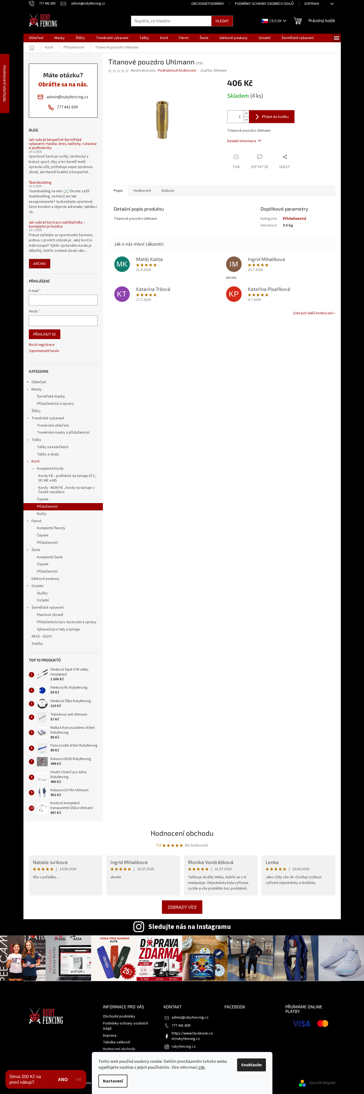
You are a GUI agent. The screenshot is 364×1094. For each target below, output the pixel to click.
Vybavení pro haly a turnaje (58, 629)
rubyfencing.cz (184, 1046)
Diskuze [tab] (168, 190)
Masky (37, 389)
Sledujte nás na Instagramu (189, 927)
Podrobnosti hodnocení (177, 70)
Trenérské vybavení (48, 418)
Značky (37, 643)
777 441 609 (181, 1025)
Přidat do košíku (275, 116)
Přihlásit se (44, 334)
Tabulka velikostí (116, 1042)
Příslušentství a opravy (55, 403)
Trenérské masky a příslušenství (63, 432)
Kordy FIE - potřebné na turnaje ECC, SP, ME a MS (67, 478)
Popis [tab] (118, 190)
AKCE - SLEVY (42, 636)
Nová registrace (42, 344)
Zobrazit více (182, 907)
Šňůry (36, 411)
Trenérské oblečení (53, 425)
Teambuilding (40, 182)
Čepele (42, 499)
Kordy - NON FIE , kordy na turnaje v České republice (66, 490)
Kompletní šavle (50, 557)
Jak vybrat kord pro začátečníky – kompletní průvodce (57, 224)
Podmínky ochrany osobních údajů (264, 3)
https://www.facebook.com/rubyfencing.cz (192, 1036)
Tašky (36, 440)
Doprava (311, 3)
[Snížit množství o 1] (246, 120)
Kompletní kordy (50, 468)
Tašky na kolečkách (52, 447)
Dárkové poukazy (46, 578)
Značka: (213, 70)
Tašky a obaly (48, 454)
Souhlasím (251, 1065)
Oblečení (39, 382)
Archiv (39, 263)
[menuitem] (36, 38)
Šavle (36, 550)
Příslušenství (47, 506)
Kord (35, 461)
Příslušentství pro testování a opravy (66, 622)
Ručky (42, 514)
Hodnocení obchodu (182, 833)
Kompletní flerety (51, 528)
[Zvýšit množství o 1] (246, 113)
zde (201, 1067)
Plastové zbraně (50, 615)
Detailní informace (241, 141)
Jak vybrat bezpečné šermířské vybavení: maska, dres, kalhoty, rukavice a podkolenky (63, 143)
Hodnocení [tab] (142, 190)
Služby (42, 593)
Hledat (222, 21)
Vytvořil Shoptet (322, 1083)
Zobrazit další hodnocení (313, 313)
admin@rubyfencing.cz (190, 1017)
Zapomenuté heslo (44, 351)
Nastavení (113, 1081)
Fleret (36, 521)
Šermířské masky (51, 396)
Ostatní (37, 586)
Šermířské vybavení (48, 607)
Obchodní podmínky (207, 3)
